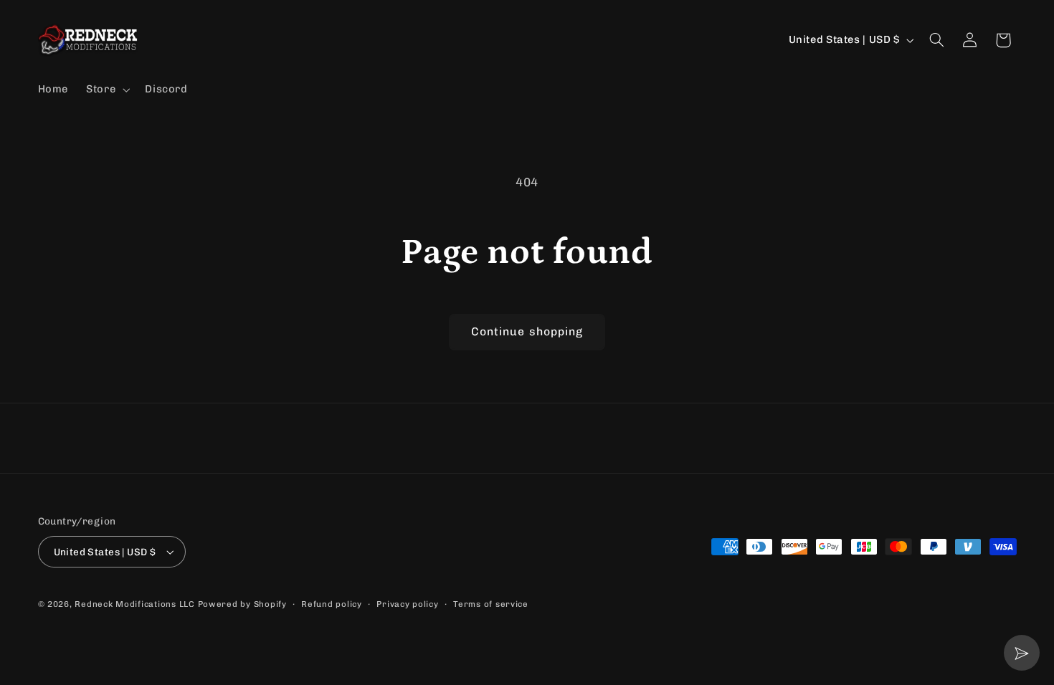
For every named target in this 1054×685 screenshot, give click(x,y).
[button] (106, 89)
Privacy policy (407, 604)
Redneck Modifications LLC (134, 604)
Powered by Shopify (242, 604)
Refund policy (331, 604)
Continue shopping (527, 331)
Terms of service (490, 604)
